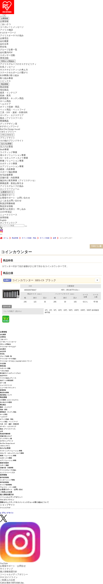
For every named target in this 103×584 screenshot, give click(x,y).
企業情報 (4, 18)
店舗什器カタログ (6, 436)
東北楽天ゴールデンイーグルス (10, 373)
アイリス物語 (6, 30)
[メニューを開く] (1, 234)
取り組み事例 (6, 78)
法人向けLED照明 (6, 402)
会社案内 (3, 349)
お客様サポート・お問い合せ (11, 489)
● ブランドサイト (7, 513)
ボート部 (3, 383)
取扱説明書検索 (7, 203)
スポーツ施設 (4, 465)
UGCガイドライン (7, 500)
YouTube (4, 563)
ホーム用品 (5, 101)
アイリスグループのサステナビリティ (18, 64)
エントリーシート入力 (7, 472)
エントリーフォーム (9, 189)
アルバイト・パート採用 (8, 487)
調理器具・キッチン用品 (12, 98)
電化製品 (4, 90)
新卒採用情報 (4, 477)
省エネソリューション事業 (13, 155)
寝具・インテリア (8, 93)
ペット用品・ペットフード (13, 109)
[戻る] (1, 16)
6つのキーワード (8, 33)
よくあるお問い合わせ (10, 200)
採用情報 (4, 217)
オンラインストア (8, 223)
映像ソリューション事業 (12, 161)
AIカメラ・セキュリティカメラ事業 (12, 453)
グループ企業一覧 (8, 49)
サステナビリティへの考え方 (14, 70)
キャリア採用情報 (6, 484)
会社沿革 (4, 44)
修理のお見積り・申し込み (13, 209)
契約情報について (6, 395)
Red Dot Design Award (10, 129)
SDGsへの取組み (7, 61)
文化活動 (3, 363)
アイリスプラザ (5, 507)
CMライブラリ (5, 446)
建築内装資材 (4, 463)
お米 (1, 431)
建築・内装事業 (7, 169)
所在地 (3, 47)
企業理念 (4, 38)
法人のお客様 (6, 144)
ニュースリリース (8, 215)
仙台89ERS (3, 375)
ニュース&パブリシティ (8, 387)
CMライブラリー (8, 132)
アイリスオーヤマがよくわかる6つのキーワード (16, 361)
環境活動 (4, 58)
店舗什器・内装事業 (9, 178)
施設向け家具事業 (18, 180)
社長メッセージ (7, 67)
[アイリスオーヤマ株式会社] (51, 7)
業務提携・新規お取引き (12, 183)
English (3, 220)
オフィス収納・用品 (9, 107)
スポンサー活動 (7, 55)
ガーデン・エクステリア (12, 115)
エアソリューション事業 (12, 166)
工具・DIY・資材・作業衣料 (13, 112)
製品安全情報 (6, 206)
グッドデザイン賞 (8, 124)
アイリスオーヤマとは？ (8, 346)
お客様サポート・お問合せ (13, 566)
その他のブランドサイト (12, 140)
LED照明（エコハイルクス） (9, 400)
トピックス (5, 81)
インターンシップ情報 (7, 480)
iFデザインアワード (9, 126)
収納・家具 (5, 95)
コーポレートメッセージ (12, 27)
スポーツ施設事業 (8, 172)
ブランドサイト (7, 135)
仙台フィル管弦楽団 (6, 380)
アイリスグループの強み (12, 186)
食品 (12, 118)
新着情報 (3, 390)
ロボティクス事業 (8, 163)
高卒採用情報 (4, 482)
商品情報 (4, 84)
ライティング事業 (8, 152)
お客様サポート (7, 192)
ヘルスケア (5, 104)
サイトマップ (6, 569)
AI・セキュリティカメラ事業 (14, 158)
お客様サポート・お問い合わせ (15, 198)
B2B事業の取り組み (9, 75)
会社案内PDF (6, 52)
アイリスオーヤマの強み (12, 35)
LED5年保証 (6, 212)
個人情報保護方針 (7, 495)
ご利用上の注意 (6, 492)
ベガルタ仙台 (4, 371)
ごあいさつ (5, 24)
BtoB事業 (4, 149)
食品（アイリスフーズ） (8, 429)
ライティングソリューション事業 (11, 451)
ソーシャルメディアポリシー (11, 497)
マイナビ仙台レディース (8, 378)
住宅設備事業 (6, 175)
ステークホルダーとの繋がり (14, 72)
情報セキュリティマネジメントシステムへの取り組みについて (24, 502)
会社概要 (4, 41)
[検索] (26, 226)
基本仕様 (7, 306)
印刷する (95, 246)
